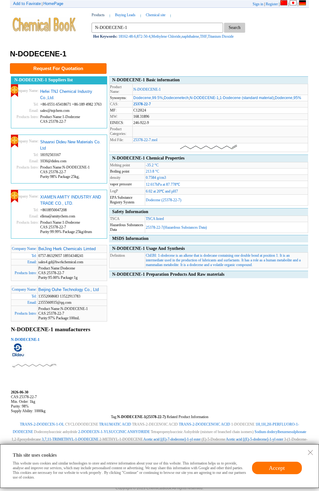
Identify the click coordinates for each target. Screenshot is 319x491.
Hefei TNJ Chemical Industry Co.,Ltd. (66, 94)
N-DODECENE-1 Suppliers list (43, 80)
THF (203, 36)
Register (272, 4)
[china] (283, 4)
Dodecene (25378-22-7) (163, 200)
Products (98, 15)
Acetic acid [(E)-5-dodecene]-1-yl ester (254, 439)
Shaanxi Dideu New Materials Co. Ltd (70, 145)
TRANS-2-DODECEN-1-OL (42, 424)
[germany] (302, 4)
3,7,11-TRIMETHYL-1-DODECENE (70, 439)
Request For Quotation (58, 68)
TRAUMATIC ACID (115, 424)
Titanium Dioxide (221, 36)
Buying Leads (125, 15)
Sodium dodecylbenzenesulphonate (280, 432)
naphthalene (190, 36)
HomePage (53, 3)
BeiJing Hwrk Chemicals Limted (67, 248)
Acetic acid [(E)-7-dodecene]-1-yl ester (172, 439)
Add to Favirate (27, 3)
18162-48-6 (127, 36)
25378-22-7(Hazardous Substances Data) (176, 227)
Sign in (258, 4)
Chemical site (155, 15)
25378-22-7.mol (145, 140)
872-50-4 (143, 36)
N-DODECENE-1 (25, 339)
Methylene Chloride (166, 36)
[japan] (293, 4)
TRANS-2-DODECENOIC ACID (204, 424)
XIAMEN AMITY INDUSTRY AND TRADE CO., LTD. (70, 200)
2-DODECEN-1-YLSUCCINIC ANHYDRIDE (114, 432)
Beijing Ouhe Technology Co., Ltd (68, 289)
